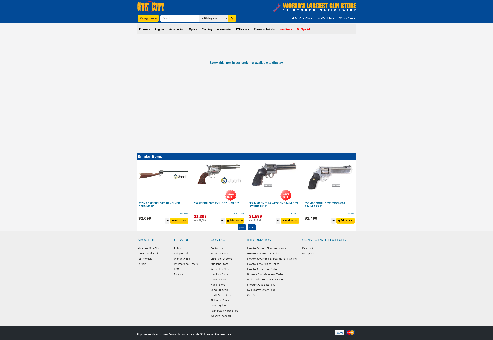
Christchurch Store (221, 258)
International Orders (186, 263)
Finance (178, 274)
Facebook (307, 248)
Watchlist (326, 18)
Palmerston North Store (224, 310)
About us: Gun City (148, 248)
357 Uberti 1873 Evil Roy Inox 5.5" (161, 203)
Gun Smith (253, 295)
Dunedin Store (219, 279)
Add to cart (181, 220)
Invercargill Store (220, 305)
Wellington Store (220, 269)
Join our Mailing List (149, 253)
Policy (177, 248)
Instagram (308, 253)
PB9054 (296, 213)
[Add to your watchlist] (167, 221)
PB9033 (351, 213)
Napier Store (218, 284)
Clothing (207, 29)
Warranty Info (182, 258)
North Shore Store (221, 295)
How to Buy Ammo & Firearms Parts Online (272, 258)
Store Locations (220, 253)
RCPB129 (240, 213)
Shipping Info (181, 253)
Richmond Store (220, 300)
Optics (193, 29)
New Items (286, 29)
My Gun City (302, 18)
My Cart (348, 18)
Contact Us (217, 248)
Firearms (144, 29)
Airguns (159, 29)
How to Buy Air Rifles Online (263, 263)
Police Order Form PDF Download (266, 279)
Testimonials (145, 258)
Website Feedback (221, 315)
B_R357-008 (184, 213)
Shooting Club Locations (261, 284)
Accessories (224, 29)
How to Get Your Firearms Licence (266, 248)
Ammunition (176, 29)
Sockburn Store (219, 289)
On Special (303, 29)
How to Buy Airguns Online (262, 269)
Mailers (244, 29)
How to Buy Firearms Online (263, 253)
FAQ (176, 269)
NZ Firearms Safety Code (261, 289)
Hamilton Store (219, 274)
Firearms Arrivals (264, 29)
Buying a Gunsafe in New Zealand (266, 274)
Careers (142, 263)
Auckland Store (219, 263)
